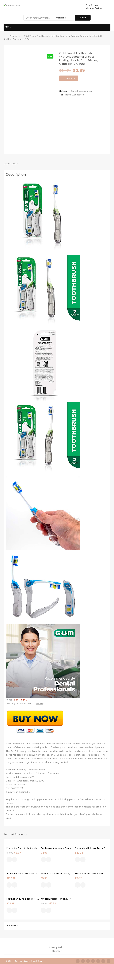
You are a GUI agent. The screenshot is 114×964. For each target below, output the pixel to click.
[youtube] (108, 961)
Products (15, 36)
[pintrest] (103, 961)
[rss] (88, 961)
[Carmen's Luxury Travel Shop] (5, 36)
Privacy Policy (57, 947)
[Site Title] (12, 5)
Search (83, 17)
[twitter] (83, 961)
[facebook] (78, 961)
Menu (8, 27)
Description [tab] (11, 163)
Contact (57, 951)
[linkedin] (98, 961)
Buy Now (70, 78)
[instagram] (93, 961)
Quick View (14, 860)
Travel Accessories (81, 91)
